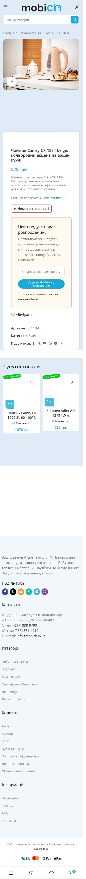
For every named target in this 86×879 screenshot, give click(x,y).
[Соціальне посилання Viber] (61, 343)
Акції (5, 726)
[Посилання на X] (39, 343)
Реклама (8, 806)
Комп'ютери (11, 676)
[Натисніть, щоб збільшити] (12, 81)
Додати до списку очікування (41, 284)
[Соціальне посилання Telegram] (56, 343)
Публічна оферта (15, 749)
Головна (8, 33)
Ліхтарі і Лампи (13, 699)
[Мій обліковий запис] (77, 6)
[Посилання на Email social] (45, 343)
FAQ (5, 813)
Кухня (49, 33)
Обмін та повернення (18, 771)
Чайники (63, 33)
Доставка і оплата (15, 764)
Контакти (9, 821)
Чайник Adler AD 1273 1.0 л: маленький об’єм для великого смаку (61, 417)
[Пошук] (75, 19)
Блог (5, 741)
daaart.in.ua (41, 848)
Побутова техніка (30, 33)
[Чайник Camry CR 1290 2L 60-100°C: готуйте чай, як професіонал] (22, 392)
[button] (10, 404)
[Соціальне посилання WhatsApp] (50, 343)
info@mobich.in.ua (31, 636)
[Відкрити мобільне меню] (5, 6)
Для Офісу (9, 692)
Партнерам (10, 798)
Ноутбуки (9, 669)
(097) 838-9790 (25, 625)
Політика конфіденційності (22, 756)
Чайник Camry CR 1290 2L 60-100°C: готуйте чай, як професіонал (21, 420)
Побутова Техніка (15, 662)
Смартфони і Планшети (19, 684)
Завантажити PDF (55, 198)
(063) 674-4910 (26, 630)
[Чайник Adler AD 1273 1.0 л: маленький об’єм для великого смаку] (61, 391)
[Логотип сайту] (41, 6)
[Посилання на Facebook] (33, 343)
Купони (7, 734)
